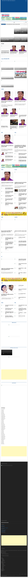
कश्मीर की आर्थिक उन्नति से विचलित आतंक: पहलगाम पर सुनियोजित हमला (22, 241)
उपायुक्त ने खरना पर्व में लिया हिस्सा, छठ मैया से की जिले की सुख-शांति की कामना (7, 269)
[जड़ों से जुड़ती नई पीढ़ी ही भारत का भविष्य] (16, 298)
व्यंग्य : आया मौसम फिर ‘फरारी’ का (22, 293)
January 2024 (3, 435)
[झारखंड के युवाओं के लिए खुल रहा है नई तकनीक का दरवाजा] (23, 48)
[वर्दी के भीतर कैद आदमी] (16, 286)
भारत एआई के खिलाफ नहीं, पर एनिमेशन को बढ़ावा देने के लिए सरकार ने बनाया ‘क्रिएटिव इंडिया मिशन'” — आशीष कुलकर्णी (20, 146)
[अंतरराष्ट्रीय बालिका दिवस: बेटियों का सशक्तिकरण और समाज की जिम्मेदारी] (16, 245)
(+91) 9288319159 (4, 552)
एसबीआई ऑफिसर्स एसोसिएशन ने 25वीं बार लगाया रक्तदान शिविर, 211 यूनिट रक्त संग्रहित (23, 194)
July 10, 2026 (20, 155)
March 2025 (2, 423)
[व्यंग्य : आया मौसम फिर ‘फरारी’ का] (16, 294)
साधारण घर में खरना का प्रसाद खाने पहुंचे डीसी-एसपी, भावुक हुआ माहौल (22, 259)
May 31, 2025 (20, 274)
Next (26, 24)
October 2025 (3, 417)
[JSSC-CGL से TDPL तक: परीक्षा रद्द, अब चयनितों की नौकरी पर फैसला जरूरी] (23, 111)
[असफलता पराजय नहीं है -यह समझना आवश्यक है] (21, 223)
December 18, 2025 (17, 77)
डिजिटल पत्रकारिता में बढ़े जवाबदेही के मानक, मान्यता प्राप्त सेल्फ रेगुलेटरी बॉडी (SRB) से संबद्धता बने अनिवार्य (14, 127)
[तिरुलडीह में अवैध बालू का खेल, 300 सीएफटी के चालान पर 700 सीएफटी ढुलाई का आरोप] (3, 204)
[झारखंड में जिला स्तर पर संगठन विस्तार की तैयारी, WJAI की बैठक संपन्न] (16, 154)
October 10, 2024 (21, 246)
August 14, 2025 (20, 265)
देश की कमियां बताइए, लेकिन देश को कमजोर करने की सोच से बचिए (12, 24)
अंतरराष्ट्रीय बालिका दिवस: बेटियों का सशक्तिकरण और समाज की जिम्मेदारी (22, 245)
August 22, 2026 (3, 117)
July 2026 (2, 410)
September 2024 (3, 428)
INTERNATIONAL (3, 562)
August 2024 (2, 429)
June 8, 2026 (3, 296)
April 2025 (2, 422)
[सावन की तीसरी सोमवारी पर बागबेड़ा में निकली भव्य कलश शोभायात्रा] (3, 196)
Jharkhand (2, 558)
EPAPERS (2, 570)
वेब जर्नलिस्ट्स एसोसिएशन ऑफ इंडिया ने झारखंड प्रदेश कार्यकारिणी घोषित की (23, 157)
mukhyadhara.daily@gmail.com (12, 0)
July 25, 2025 (20, 314)
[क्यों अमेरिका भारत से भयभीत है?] (16, 238)
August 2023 (2, 439)
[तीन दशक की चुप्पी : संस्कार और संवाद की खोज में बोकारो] (3, 306)
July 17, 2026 (20, 196)
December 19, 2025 (4, 78)
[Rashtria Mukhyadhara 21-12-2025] (20, 65)
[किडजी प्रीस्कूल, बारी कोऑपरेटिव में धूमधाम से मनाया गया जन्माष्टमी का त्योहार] (3, 317)
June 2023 (2, 441)
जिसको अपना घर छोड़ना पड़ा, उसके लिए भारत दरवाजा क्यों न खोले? (7, 39)
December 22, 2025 (21, 299)
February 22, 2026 (21, 311)
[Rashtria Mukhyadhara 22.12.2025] (7, 65)
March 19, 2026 (20, 286)
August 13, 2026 (16, 184)
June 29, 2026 (20, 201)
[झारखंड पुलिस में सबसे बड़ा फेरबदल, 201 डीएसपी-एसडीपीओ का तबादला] (16, 161)
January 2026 (3, 415)
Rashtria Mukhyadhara (4, 575)
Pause (24, 24)
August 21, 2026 (12, 117)
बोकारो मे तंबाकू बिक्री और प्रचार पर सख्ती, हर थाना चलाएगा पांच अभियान (24, 30)
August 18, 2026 (16, 148)
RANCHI (3, 559)
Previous (25, 24)
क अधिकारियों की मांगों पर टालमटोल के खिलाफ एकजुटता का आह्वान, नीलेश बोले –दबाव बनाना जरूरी (22, 309)
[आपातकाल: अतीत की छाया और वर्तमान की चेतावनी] (16, 264)
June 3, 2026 (20, 128)
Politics (3, 567)
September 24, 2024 (8, 310)
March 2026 (2, 413)
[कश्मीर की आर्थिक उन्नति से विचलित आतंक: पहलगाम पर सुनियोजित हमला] (16, 242)
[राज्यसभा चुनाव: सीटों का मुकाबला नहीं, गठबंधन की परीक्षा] (23, 122)
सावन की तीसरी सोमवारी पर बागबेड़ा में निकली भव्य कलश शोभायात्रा (9, 196)
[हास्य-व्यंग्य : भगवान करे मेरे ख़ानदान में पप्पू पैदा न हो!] (16, 290)
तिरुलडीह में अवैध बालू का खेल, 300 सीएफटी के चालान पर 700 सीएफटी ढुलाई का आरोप (9, 204)
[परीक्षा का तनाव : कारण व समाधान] (16, 317)
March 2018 (2, 443)
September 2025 (3, 418)
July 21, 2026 (20, 192)
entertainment (3, 565)
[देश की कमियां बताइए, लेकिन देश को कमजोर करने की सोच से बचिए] (14, 48)
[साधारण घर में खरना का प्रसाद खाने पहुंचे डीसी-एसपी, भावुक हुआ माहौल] (16, 260)
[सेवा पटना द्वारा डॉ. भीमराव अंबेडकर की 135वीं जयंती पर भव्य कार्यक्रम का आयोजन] (16, 204)
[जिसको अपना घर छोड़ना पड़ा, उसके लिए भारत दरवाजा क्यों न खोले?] (7, 95)
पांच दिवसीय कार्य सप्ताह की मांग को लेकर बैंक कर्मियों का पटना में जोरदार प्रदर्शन (20, 183)
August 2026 (2, 409)
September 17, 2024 (8, 314)
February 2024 (3, 434)
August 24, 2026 (3, 103)
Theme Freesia (11, 575)
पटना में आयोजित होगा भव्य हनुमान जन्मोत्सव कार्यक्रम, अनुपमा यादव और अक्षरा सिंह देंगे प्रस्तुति (22, 208)
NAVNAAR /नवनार (3, 531)
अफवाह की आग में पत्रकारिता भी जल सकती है (17, 31)
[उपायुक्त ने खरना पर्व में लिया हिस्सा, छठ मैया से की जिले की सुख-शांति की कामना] (7, 263)
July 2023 (2, 440)
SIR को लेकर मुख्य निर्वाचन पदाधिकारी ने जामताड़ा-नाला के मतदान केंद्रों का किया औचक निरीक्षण (9, 192)
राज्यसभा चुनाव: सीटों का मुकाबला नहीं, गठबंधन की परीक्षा (22, 127)
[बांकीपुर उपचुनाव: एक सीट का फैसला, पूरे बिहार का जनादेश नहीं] (5, 122)
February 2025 (3, 424)
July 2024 (2, 430)
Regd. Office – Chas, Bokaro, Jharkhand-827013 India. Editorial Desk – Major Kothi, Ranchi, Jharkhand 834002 (14, 550)
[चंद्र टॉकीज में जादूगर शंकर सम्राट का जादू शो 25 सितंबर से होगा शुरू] (3, 309)
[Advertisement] (14, 7)
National (2, 561)
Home (2, 557)
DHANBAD (3, 560)
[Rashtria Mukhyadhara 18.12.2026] (7, 83)
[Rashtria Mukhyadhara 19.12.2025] (20, 74)
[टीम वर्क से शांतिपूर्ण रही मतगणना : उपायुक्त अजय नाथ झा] (16, 306)
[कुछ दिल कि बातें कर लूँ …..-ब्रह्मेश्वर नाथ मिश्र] (16, 269)
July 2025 (2, 420)
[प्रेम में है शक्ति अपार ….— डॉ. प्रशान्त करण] (16, 313)
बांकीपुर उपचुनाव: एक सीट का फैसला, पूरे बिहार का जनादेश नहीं (4, 126)
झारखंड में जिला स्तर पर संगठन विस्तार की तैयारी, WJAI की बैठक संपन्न (23, 154)
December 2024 (3, 426)
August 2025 (2, 419)
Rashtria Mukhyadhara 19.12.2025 (19, 76)
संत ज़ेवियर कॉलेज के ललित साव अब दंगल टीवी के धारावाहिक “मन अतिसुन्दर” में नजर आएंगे (9, 312)
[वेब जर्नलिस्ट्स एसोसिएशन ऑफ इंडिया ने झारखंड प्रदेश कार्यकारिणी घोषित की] (16, 157)
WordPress (14, 575)
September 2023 (3, 438)
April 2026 (2, 412)
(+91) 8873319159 (4, 551)
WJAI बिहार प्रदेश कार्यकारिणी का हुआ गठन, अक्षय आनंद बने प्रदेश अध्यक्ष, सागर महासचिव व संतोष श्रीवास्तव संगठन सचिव (23, 199)
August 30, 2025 (20, 238)
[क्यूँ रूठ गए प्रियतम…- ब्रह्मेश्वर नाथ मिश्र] (16, 274)
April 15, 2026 (20, 205)
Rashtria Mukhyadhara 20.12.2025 (6, 77)
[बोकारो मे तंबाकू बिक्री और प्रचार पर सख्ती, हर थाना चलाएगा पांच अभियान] (5, 48)
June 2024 (2, 431)
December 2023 (3, 436)
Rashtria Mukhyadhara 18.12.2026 (6, 85)
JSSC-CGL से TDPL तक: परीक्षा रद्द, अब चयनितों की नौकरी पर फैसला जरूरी (23, 116)
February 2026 (3, 414)
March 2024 (2, 433)
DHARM (3, 564)
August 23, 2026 (16, 102)
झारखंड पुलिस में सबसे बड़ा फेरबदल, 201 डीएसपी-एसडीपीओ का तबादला (22, 160)
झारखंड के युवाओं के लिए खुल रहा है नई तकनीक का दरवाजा (24, 39)
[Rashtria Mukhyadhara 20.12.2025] (7, 74)
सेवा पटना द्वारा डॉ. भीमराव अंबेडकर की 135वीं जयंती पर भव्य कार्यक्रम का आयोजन (23, 204)
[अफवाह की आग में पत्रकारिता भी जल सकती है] (21, 95)
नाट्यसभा (3, 568)
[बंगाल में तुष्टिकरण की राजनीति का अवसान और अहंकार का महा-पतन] (7, 289)
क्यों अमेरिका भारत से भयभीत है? (22, 237)
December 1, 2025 (17, 233)
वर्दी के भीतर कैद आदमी (21, 285)
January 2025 (3, 425)
